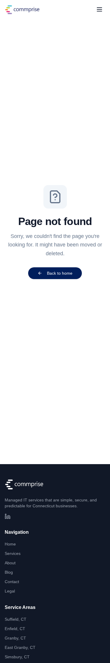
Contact (12, 581)
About (10, 562)
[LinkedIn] (8, 516)
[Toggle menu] (99, 9)
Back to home (59, 273)
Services (13, 553)
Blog (9, 572)
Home (10, 544)
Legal (10, 591)
